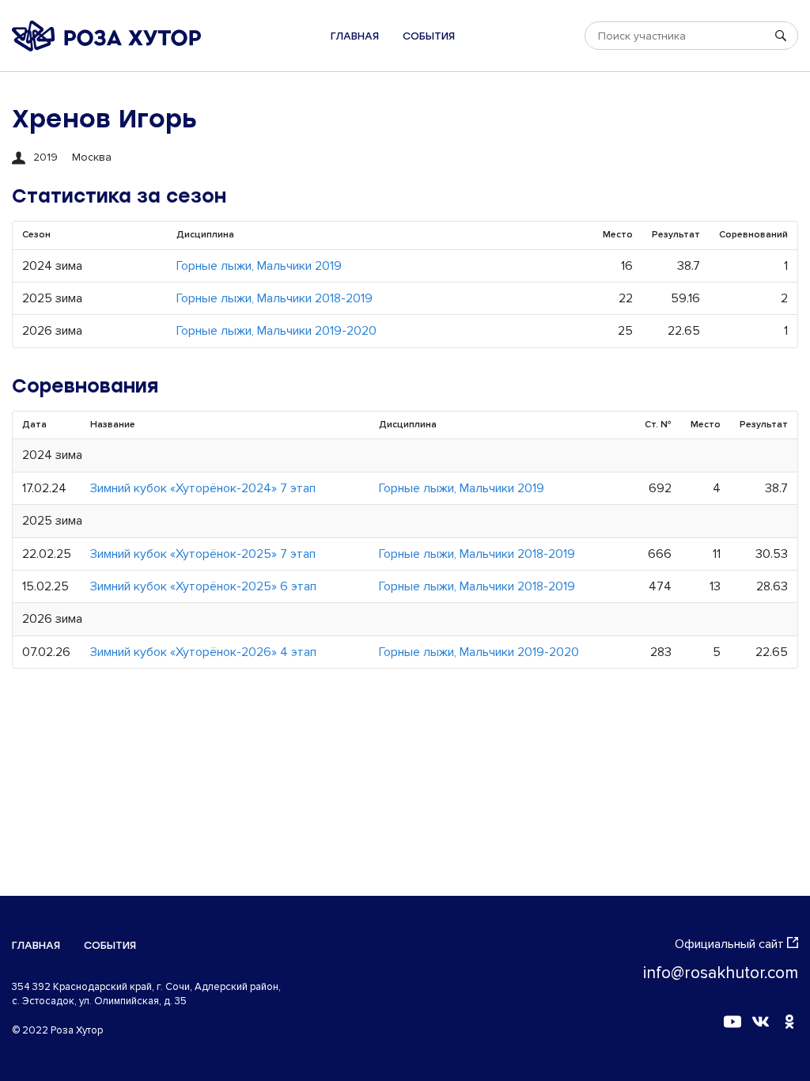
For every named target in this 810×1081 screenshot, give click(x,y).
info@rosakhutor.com (720, 973)
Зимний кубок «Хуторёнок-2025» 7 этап (203, 554)
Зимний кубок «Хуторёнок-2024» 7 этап (203, 488)
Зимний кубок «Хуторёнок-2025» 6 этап (203, 586)
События (429, 36)
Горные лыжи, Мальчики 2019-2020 (276, 331)
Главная (355, 36)
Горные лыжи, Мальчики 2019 (259, 266)
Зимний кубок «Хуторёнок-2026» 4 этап (203, 652)
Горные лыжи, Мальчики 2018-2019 (274, 298)
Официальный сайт (729, 944)
